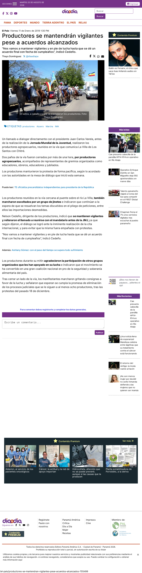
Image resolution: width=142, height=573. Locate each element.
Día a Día (67, 526)
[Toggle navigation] (15, 4)
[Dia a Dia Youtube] (15, 13)
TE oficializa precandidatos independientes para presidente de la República (54, 187)
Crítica (65, 523)
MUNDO (35, 22)
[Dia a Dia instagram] (11, 13)
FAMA (7, 22)
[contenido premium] (13, 533)
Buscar (100, 16)
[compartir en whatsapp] (98, 56)
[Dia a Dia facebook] (3, 13)
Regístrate (44, 519)
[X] (20, 525)
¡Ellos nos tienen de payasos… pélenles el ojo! (129, 283)
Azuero (40, 126)
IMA (57, 126)
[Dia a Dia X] (7, 13)
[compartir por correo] (103, 56)
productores (28, 126)
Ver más (126, 440)
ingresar (134, 4)
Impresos (91, 519)
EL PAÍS (71, 22)
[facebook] (16, 525)
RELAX (83, 22)
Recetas (66, 533)
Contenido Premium (127, 35)
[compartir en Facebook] (90, 56)
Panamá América (71, 519)
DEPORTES (20, 22)
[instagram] (28, 525)
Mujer (65, 529)
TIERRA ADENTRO (53, 22)
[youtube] (24, 525)
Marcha (49, 126)
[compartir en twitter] (94, 56)
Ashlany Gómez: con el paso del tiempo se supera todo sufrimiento (47, 250)
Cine (88, 523)
